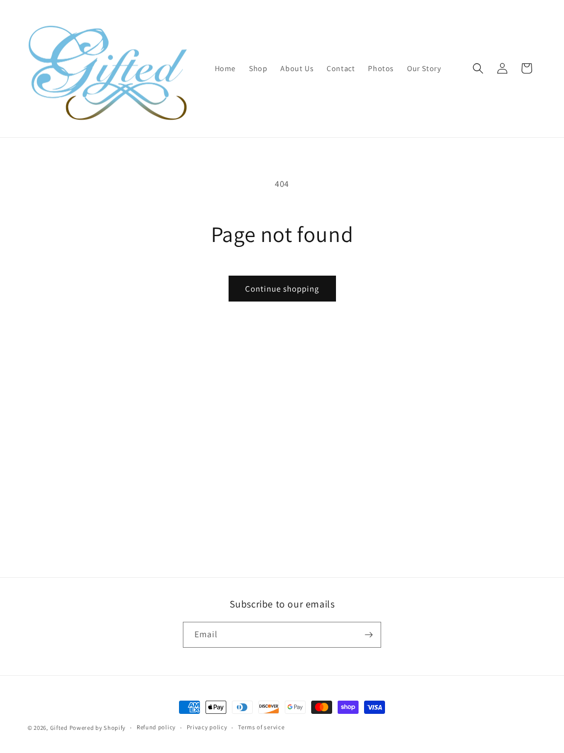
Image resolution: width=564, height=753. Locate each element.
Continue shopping (282, 288)
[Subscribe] (368, 635)
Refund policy (156, 727)
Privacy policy (207, 727)
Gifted (59, 728)
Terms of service (261, 727)
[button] (478, 68)
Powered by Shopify (97, 728)
